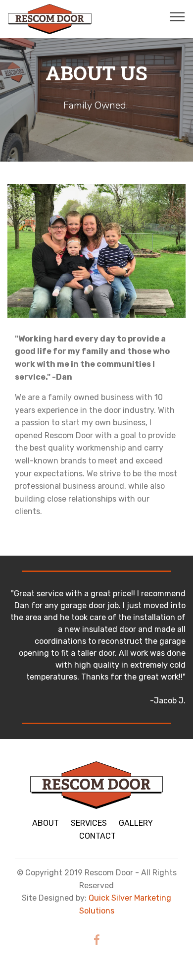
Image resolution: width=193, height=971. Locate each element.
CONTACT (97, 836)
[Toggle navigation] (177, 16)
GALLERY (136, 823)
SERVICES (89, 823)
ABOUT (45, 823)
